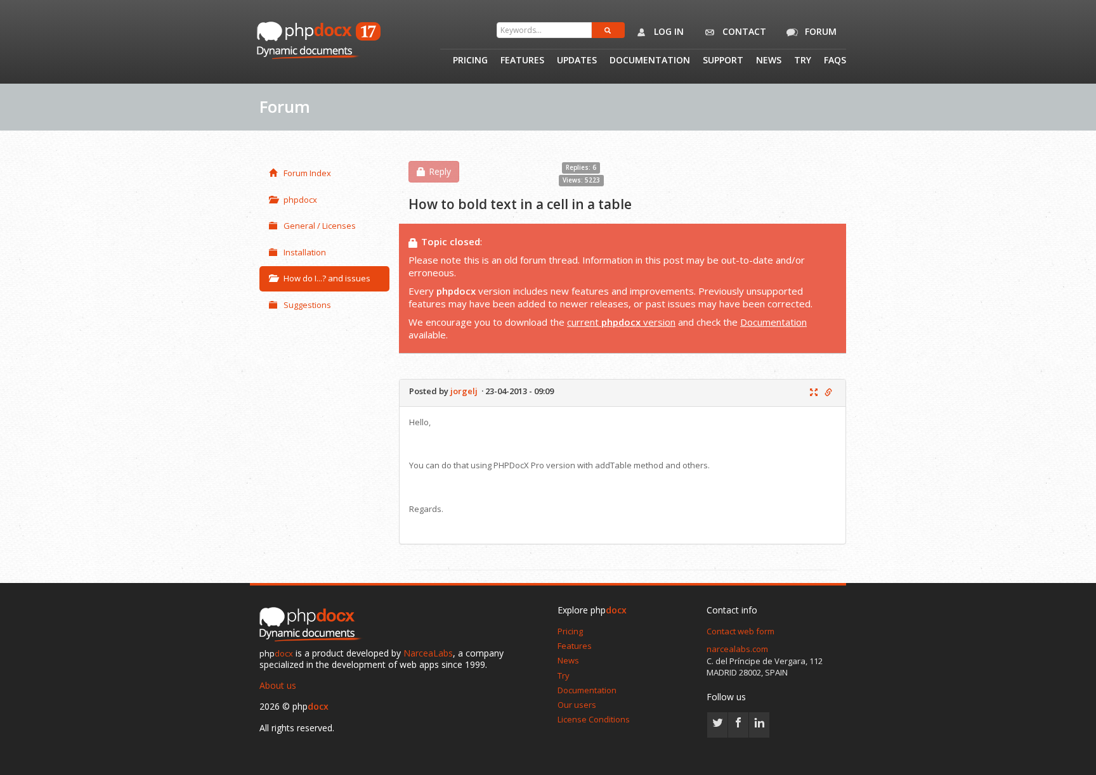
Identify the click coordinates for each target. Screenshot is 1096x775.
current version (621, 322)
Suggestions (307, 305)
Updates (577, 61)
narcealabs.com (737, 649)
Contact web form (740, 631)
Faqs (835, 61)
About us (277, 685)
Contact (743, 31)
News (768, 61)
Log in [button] (667, 31)
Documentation (650, 61)
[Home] (313, 625)
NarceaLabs (428, 653)
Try (802, 61)
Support (723, 61)
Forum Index (307, 173)
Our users (577, 704)
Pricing (470, 61)
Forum (819, 31)
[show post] (813, 393)
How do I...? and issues (327, 278)
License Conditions (594, 719)
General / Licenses (320, 225)
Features (522, 61)
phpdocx (300, 199)
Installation (305, 252)
